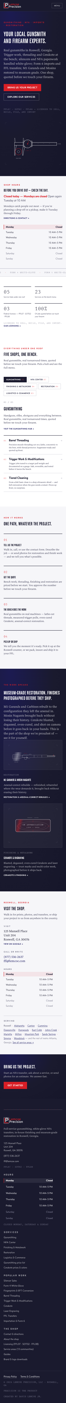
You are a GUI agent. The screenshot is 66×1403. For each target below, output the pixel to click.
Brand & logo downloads (15, 1359)
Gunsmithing (10, 1237)
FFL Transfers (10, 1315)
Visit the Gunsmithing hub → (19, 429)
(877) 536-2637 (13, 957)
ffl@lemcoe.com (14, 961)
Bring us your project (22, 87)
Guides (7, 1354)
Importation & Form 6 (14, 1320)
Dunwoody (23, 1029)
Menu (57, 5)
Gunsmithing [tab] (15, 379)
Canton (31, 1025)
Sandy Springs (49, 1034)
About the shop (11, 1339)
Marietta (8, 1034)
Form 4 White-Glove (14, 1285)
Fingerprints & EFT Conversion (19, 1290)
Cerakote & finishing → (16, 875)
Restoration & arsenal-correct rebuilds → (27, 797)
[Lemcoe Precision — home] (12, 5)
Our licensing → (12, 326)
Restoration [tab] (49, 386)
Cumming (42, 1025)
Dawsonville (9, 1029)
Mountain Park (32, 1034)
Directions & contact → (16, 218)
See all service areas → (23, 1042)
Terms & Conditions (30, 1376)
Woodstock (19, 1038)
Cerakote (8, 1305)
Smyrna (7, 1038)
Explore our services (21, 96)
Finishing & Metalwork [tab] (20, 386)
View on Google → (13, 944)
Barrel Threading (12, 1295)
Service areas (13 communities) (19, 1349)
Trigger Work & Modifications (18, 1300)
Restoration (9, 1252)
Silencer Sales (10, 1280)
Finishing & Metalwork (15, 1247)
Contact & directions (13, 1334)
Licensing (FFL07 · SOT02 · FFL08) (21, 1344)
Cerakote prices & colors (15, 1267)
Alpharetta (19, 1025)
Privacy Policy (10, 1376)
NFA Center (10, 1242)
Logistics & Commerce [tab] (20, 393)
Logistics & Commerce (14, 1257)
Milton (18, 1034)
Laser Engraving (11, 1310)
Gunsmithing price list (14, 1262)
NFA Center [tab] (38, 379)
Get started (15, 1085)
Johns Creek (51, 1029)
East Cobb (37, 1029)
